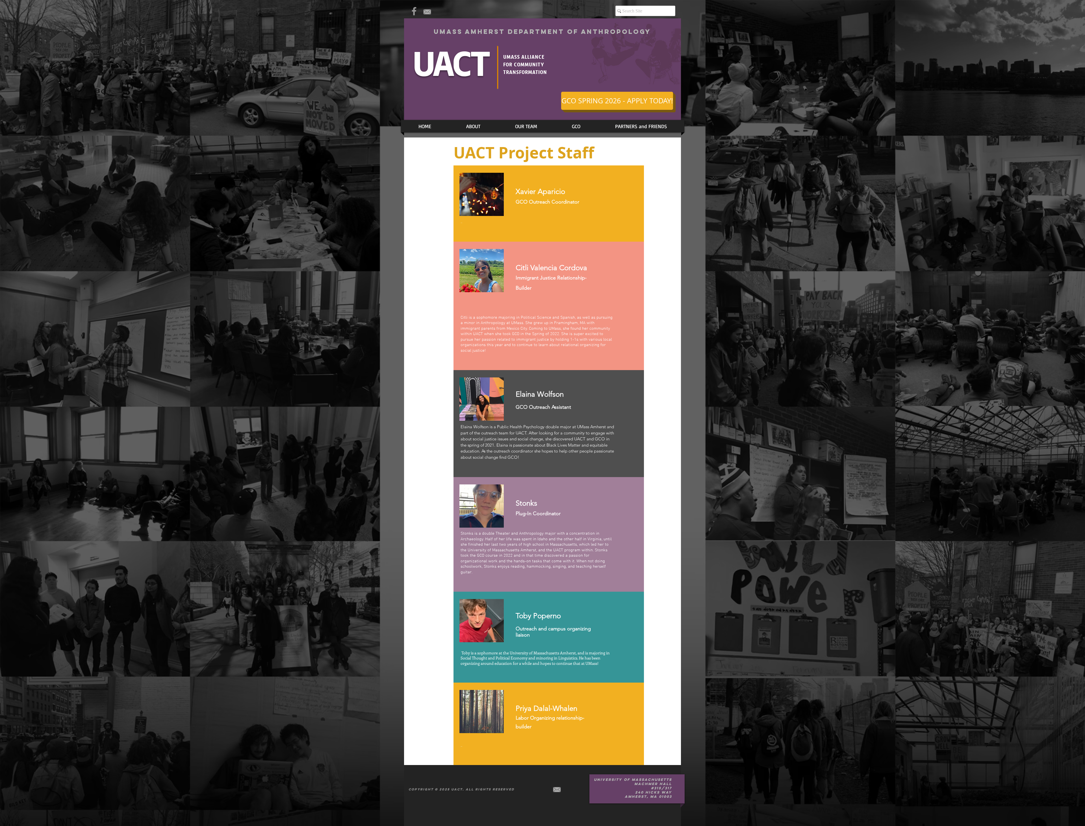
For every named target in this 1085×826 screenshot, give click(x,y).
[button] (526, 126)
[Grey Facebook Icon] (414, 11)
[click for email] (427, 12)
